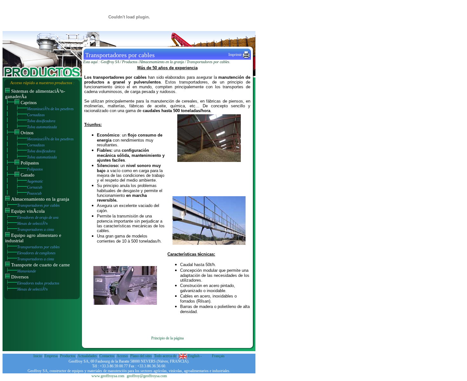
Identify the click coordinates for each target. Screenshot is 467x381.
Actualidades (87, 356)
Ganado (27, 175)
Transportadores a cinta (35, 229)
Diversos (20, 276)
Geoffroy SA (110, 62)
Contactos (106, 356)
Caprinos (29, 102)
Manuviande (26, 271)
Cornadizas (36, 115)
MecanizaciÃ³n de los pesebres (50, 109)
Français (218, 356)
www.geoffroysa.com (107, 376)
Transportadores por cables (38, 205)
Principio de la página (167, 338)
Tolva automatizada (42, 127)
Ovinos (27, 132)
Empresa (51, 356)
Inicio (37, 356)
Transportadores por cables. (208, 62)
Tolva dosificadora (41, 121)
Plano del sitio (141, 356)
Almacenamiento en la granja (40, 199)
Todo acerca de (165, 356)
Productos (130, 62)
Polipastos (30, 163)
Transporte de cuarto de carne (40, 264)
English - (195, 356)
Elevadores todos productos (38, 283)
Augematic (35, 181)
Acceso (122, 356)
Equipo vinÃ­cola (28, 211)
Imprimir (235, 54)
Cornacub (34, 187)
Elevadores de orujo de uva (37, 217)
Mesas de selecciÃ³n (32, 223)
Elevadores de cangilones (36, 253)
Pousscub (34, 193)
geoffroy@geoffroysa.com (147, 376)
